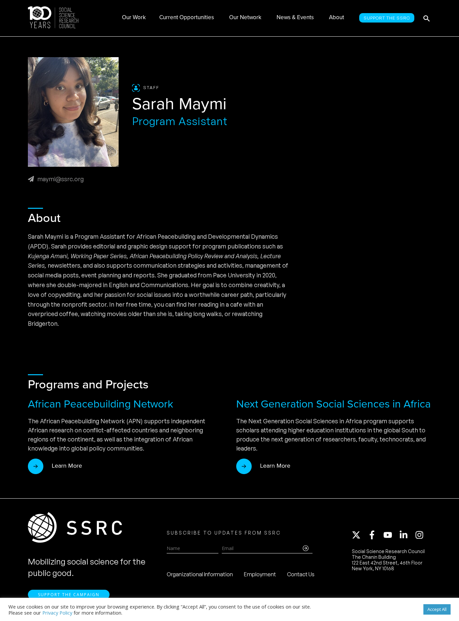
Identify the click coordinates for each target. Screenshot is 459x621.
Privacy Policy (57, 612)
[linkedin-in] (406, 535)
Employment (260, 574)
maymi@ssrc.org (60, 179)
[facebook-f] (375, 535)
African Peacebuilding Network (100, 404)
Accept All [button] (437, 609)
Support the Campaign (68, 594)
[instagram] (420, 535)
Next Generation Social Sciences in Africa (333, 404)
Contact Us (301, 574)
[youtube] (390, 535)
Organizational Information (200, 574)
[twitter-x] (359, 535)
